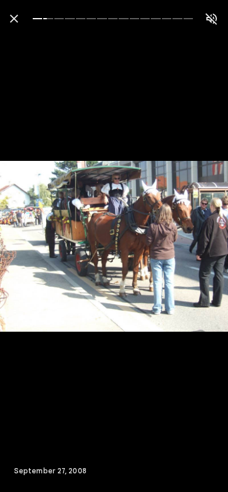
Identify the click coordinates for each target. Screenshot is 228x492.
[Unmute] (211, 18)
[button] (32, 246)
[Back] (14, 19)
